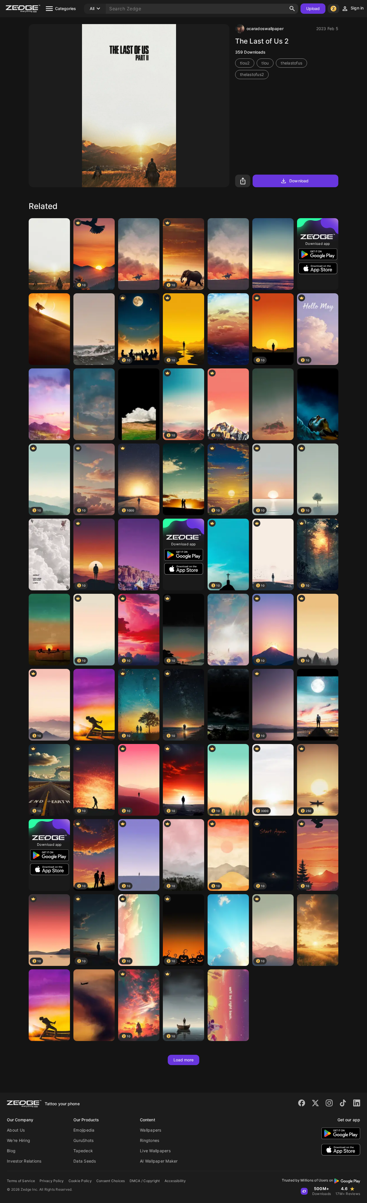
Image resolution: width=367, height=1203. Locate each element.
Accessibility (175, 1181)
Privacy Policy (52, 1181)
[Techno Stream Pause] (228, 1005)
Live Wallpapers (155, 1150)
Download (299, 180)
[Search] (292, 8)
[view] (138, 404)
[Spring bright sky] (228, 930)
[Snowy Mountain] (94, 329)
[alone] (317, 705)
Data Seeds (84, 1161)
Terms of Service (21, 1181)
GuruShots (83, 1140)
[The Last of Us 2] (49, 254)
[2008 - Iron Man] (228, 629)
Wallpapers (150, 1130)
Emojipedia (84, 1130)
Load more (183, 1059)
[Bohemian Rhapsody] (94, 705)
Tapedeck (83, 1150)
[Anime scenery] (49, 404)
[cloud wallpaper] (273, 404)
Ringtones (149, 1140)
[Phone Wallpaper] (138, 254)
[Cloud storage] (94, 404)
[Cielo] (228, 329)
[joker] (317, 404)
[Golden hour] (94, 1005)
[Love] (183, 479)
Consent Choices (110, 1181)
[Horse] (228, 254)
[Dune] (49, 329)
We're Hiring (18, 1140)
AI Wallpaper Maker (159, 1161)
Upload (313, 8)
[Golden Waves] (317, 930)
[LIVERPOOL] (49, 554)
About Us (16, 1130)
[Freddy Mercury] (49, 1005)
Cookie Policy (80, 1181)
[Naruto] (138, 554)
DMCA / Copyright (145, 1181)
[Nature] (228, 705)
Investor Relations (24, 1161)
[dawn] (273, 254)
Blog (11, 1150)
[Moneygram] (49, 629)
